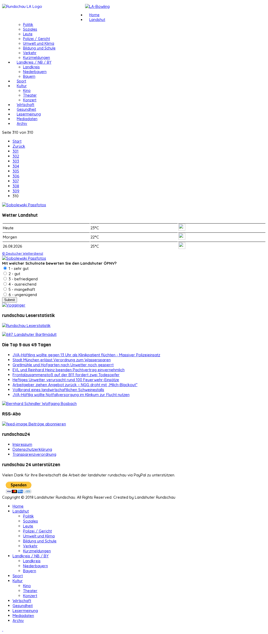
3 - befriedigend (23, 278)
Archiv (22, 123)
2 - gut (14, 273)
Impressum (22, 444)
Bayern (29, 76)
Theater (30, 95)
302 (16, 156)
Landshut (97, 19)
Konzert (29, 100)
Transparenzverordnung (34, 454)
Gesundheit (26, 109)
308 (16, 185)
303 (16, 161)
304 (16, 166)
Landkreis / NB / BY (34, 62)
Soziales (30, 29)
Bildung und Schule (39, 48)
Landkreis (31, 67)
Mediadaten (27, 118)
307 (16, 181)
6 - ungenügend (22, 294)
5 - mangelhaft (21, 289)
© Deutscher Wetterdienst (22, 253)
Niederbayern (35, 71)
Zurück (19, 146)
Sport (21, 81)
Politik (28, 24)
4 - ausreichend (22, 284)
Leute (27, 34)
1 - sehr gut (18, 268)
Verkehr (29, 53)
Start (17, 141)
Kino (27, 90)
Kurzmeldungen (36, 57)
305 (16, 171)
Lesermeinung (29, 114)
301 (16, 151)
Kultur (22, 86)
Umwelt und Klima (38, 43)
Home (94, 15)
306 (16, 176)
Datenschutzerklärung (32, 449)
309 (16, 190)
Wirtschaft (25, 104)
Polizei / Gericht (36, 38)
